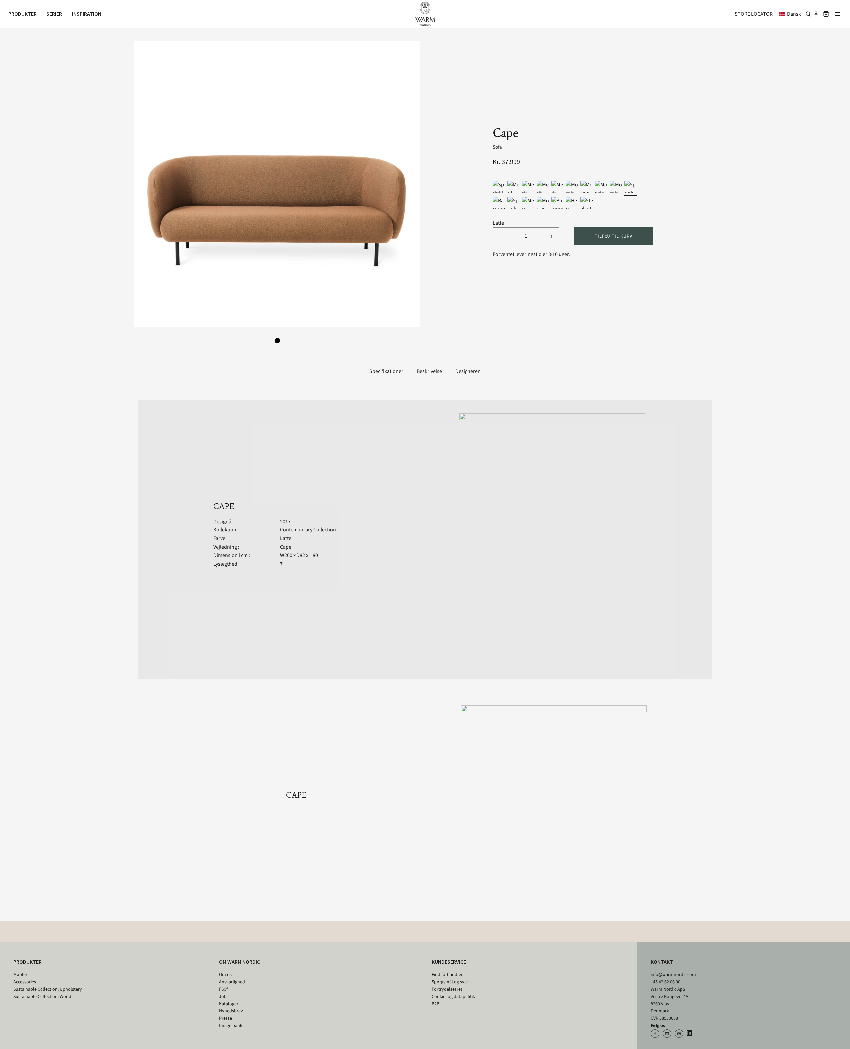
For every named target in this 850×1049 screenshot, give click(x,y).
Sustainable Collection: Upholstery (47, 989)
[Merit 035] (528, 187)
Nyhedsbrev (231, 1011)
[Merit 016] (528, 203)
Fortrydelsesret (447, 989)
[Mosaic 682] (572, 187)
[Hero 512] (572, 203)
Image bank (230, 1025)
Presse (225, 1018)
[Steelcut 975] (586, 203)
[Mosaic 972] (586, 187)
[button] (791, 14)
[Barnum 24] (557, 203)
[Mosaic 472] (601, 187)
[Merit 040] (513, 187)
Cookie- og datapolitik (453, 996)
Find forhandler (447, 974)
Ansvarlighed (232, 982)
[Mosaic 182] (616, 187)
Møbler (20, 974)
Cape (285, 547)
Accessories (24, 982)
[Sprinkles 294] (499, 187)
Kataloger (228, 1004)
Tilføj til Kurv (613, 236)
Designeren (468, 371)
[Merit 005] (557, 187)
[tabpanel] (277, 184)
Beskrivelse (429, 371)
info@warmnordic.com (673, 974)
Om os (225, 974)
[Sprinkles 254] (630, 187)
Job (223, 996)
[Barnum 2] (499, 203)
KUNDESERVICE (449, 961)
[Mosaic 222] (543, 203)
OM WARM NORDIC (239, 961)
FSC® (223, 989)
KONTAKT (662, 961)
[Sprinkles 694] (513, 203)
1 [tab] (277, 340)
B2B (435, 1004)
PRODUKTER (27, 961)
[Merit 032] (543, 187)
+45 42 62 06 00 (665, 982)
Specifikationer (386, 371)
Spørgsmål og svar (450, 982)
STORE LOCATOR (754, 14)
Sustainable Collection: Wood (42, 996)
